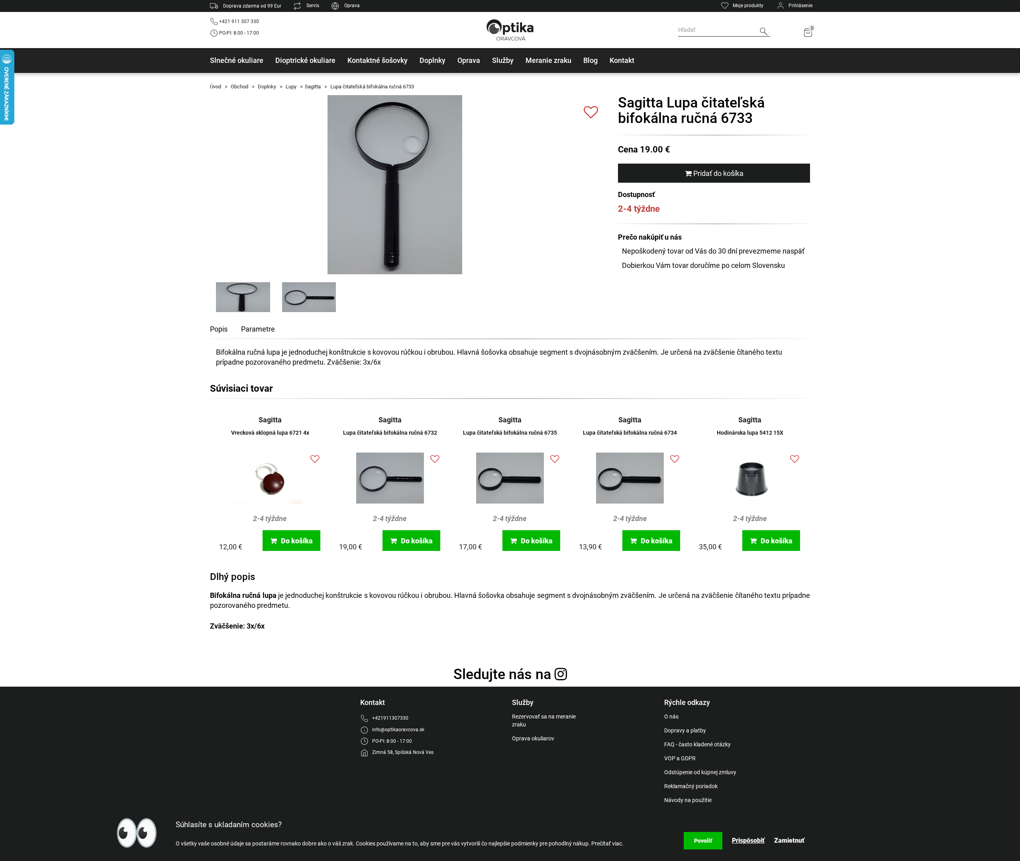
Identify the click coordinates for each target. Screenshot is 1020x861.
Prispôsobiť (748, 840)
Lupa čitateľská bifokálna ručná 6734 (630, 433)
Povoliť (703, 841)
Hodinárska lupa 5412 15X (750, 433)
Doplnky (266, 87)
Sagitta (313, 87)
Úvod (215, 87)
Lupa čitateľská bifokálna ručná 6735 (510, 433)
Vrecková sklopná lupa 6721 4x (270, 433)
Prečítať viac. (607, 843)
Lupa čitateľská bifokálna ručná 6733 (371, 87)
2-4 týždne (270, 518)
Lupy (290, 87)
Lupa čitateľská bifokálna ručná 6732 (390, 433)
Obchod (239, 87)
